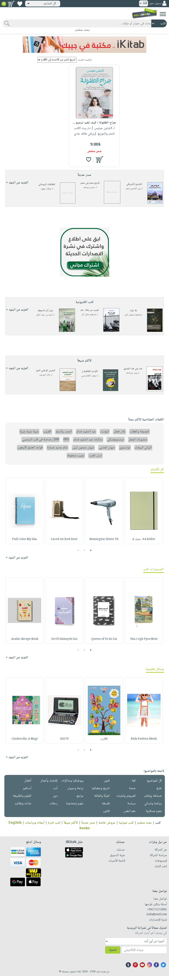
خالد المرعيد (44, 375)
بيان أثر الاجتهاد (45, 310)
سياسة (131, 803)
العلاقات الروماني (46, 184)
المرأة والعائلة (102, 796)
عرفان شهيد (46, 189)
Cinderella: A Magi (25, 739)
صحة (132, 788)
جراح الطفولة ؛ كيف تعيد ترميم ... (94, 122)
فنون (107, 781)
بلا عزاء (133, 310)
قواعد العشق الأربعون (30, 447)
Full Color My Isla (24, 539)
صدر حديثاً (88, 823)
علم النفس (129, 811)
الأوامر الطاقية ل (90, 371)
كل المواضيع (154, 781)
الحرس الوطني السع (45, 370)
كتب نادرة (54, 823)
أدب (55, 788)
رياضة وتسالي (153, 803)
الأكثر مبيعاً (71, 823)
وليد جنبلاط (131, 373)
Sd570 (64, 739)
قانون (106, 811)
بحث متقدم (144, 823)
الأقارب (104, 739)
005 (66, 439)
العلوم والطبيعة (22, 796)
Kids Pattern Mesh (144, 739)
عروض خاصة (107, 823)
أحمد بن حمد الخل (44, 315)
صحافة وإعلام (153, 796)
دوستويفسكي (115, 439)
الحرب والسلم (64, 431)
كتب (158, 823)
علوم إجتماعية (74, 803)
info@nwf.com (157, 914)
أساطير (27, 788)
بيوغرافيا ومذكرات (72, 781)
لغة (134, 781)
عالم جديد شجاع (57, 447)
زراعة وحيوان (75, 788)
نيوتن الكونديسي (88, 376)
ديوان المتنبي (107, 447)
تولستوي (124, 447)
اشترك (113, 950)
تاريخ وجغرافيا (101, 788)
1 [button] (91, 550)
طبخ (159, 788)
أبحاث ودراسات (35, 823)
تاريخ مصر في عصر (90, 183)
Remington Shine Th (104, 539)
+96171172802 (157, 909)
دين (55, 796)
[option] (144, 511)
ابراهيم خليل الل (88, 314)
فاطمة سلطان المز (133, 315)
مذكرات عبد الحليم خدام (88, 439)
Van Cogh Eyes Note (144, 639)
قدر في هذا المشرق (132, 369)
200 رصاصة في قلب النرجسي (40, 439)
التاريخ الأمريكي (134, 184)
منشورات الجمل (138, 439)
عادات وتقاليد (23, 803)
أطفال (27, 781)
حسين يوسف (89, 187)
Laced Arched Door (64, 539)
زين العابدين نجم (133, 188)
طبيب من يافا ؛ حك (89, 310)
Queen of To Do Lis (104, 639)
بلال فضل (119, 431)
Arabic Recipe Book (24, 639)
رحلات (54, 803)
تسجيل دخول (155, 3)
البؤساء (104, 431)
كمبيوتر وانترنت (126, 796)
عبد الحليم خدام (86, 431)
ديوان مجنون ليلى (83, 447)
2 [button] (85, 550)
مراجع (79, 796)
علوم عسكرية (154, 811)
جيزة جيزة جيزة (29, 431)
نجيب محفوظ (75, 455)
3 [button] (78, 550)
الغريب (47, 431)
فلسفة (106, 803)
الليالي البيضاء (143, 447)
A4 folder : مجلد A (143, 539)
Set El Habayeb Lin (64, 639)
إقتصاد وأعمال (49, 781)
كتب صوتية (126, 823)
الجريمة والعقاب (139, 431)
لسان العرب (95, 455)
